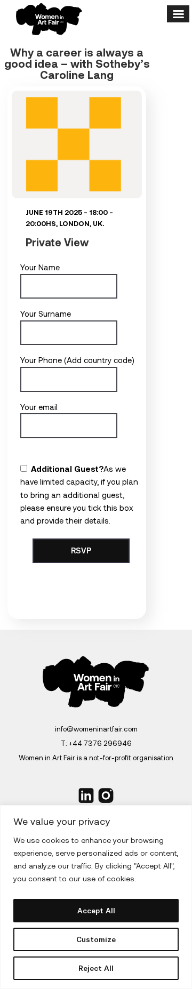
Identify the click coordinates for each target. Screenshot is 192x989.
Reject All (96, 968)
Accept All (96, 910)
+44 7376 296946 (100, 743)
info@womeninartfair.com (96, 729)
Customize (96, 939)
